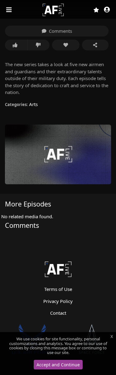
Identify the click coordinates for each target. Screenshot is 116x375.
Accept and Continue (58, 365)
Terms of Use (58, 289)
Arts (33, 104)
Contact (58, 313)
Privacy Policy (58, 301)
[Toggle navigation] (9, 10)
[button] (106, 10)
